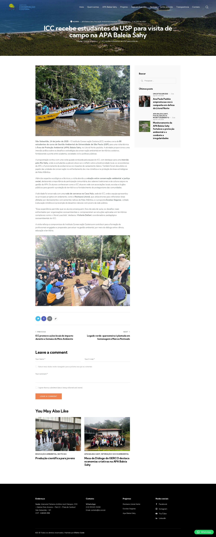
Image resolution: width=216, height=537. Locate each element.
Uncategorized (160, 94)
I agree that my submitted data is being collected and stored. (60, 388)
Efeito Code (79, 532)
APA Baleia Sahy (87, 22)
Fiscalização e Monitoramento (161, 116)
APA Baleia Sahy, (160, 114)
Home (79, 41)
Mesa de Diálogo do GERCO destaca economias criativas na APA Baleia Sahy (106, 461)
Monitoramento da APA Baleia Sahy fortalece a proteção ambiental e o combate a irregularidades (163, 130)
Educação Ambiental (102, 22)
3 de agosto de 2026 (163, 95)
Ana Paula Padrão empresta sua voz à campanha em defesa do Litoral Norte (163, 104)
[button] (204, 532)
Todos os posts (90, 41)
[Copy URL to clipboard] (55, 318)
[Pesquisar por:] (157, 80)
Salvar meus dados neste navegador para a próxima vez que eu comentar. (65, 367)
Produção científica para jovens (55, 458)
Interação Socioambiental (120, 22)
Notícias (62, 454)
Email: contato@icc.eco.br (96, 510)
